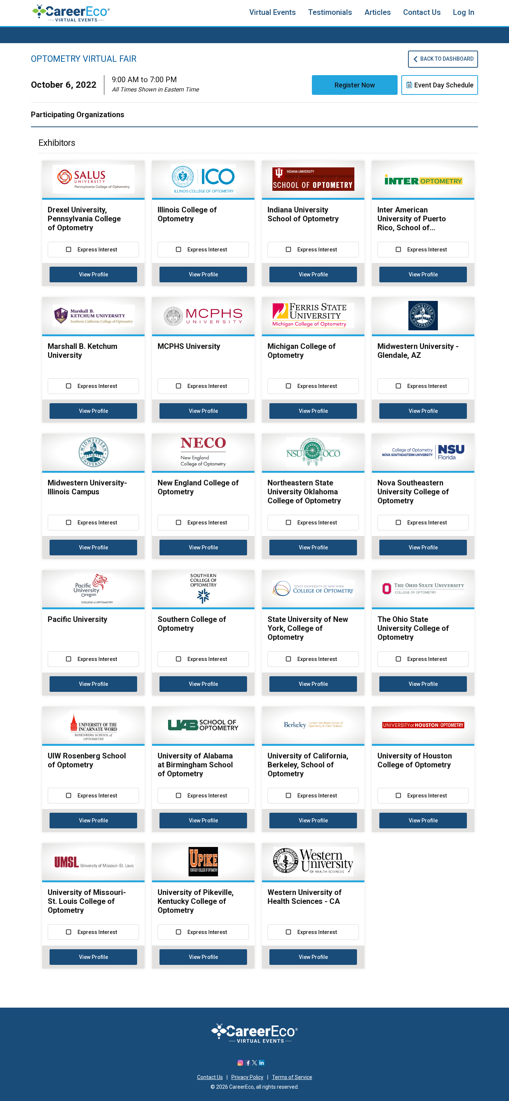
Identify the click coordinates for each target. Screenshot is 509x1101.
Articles (377, 12)
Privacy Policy (247, 1077)
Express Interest (97, 250)
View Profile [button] (93, 274)
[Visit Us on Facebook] (247, 1064)
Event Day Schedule (444, 85)
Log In (463, 12)
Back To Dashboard (447, 59)
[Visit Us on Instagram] (240, 1064)
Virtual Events (272, 12)
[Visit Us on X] (254, 1064)
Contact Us (422, 12)
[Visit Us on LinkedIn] (262, 1064)
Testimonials (330, 12)
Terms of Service (292, 1077)
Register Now (355, 85)
